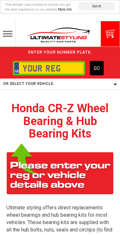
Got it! (96, 6)
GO (97, 68)
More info (65, 9)
